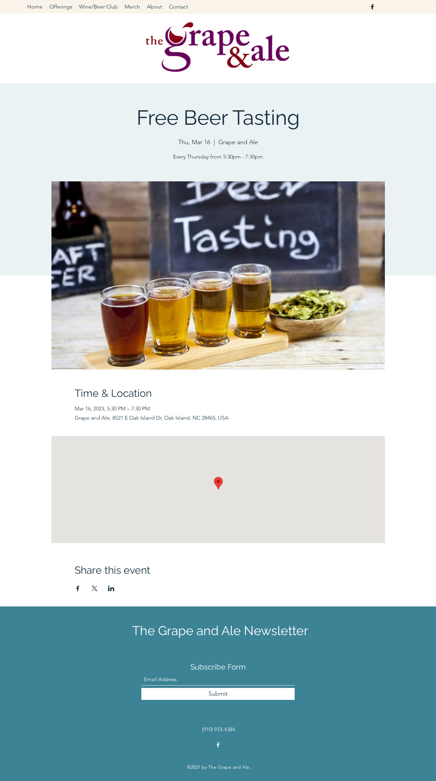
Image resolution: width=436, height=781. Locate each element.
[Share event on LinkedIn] (111, 588)
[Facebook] (372, 6)
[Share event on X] (94, 588)
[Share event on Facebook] (78, 588)
